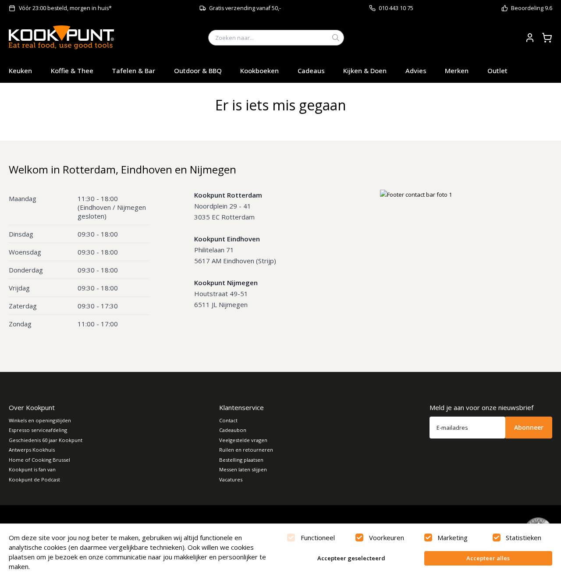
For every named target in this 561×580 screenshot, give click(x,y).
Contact (228, 420)
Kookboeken (259, 70)
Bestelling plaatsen (241, 459)
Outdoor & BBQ (198, 70)
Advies (415, 70)
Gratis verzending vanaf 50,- (245, 8)
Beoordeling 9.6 (531, 8)
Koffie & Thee (72, 70)
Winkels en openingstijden (40, 420)
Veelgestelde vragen (243, 440)
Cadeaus (311, 70)
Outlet (497, 70)
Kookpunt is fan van (32, 469)
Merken (457, 70)
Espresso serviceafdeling (38, 430)
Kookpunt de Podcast (34, 479)
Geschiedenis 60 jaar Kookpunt (45, 440)
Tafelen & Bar (133, 70)
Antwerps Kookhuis (32, 449)
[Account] (530, 37)
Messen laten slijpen (243, 469)
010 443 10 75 (396, 8)
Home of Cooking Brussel (39, 459)
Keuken (20, 70)
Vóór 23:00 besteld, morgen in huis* (65, 8)
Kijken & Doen (365, 70)
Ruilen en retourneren (246, 449)
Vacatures (230, 479)
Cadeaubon (232, 430)
